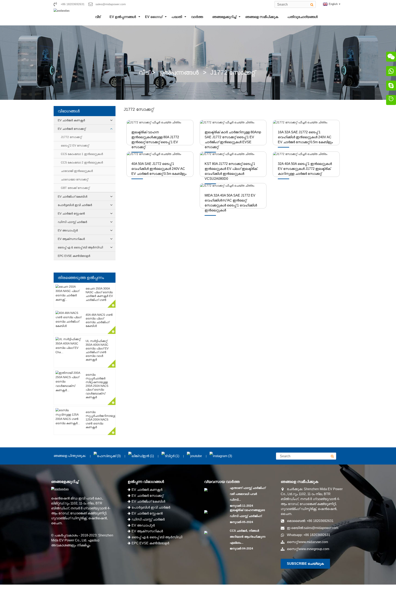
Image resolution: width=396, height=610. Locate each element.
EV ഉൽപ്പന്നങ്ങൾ (123, 17)
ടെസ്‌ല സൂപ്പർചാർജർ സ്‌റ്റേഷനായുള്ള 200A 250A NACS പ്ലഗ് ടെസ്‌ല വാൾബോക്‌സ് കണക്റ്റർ (97, 386)
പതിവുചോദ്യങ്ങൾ (302, 17)
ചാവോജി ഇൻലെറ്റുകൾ (77, 171)
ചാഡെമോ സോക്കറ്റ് (74, 179)
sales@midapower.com (321, 528)
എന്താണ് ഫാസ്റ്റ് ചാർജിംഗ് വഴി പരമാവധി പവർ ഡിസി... (247, 494)
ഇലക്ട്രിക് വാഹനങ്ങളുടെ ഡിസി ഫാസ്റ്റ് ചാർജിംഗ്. (247, 513)
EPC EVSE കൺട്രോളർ (74, 255)
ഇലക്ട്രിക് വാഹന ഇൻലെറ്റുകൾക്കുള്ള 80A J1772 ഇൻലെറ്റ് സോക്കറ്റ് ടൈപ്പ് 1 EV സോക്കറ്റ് (155, 139)
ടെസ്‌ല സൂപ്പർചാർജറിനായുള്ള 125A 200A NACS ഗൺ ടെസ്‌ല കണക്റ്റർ (102, 419)
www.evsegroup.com (314, 549)
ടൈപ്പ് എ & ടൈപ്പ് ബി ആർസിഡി (80, 247)
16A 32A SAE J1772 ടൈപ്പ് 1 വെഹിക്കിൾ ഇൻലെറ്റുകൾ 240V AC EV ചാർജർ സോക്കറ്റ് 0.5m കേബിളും (305, 137)
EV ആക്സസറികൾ (71, 239)
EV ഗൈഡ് (153, 17)
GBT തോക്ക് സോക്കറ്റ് (75, 187)
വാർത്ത (197, 17)
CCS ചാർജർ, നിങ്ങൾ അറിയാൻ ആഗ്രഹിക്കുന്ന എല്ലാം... (247, 536)
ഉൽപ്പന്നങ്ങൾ (179, 72)
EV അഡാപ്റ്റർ (68, 230)
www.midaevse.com (313, 542)
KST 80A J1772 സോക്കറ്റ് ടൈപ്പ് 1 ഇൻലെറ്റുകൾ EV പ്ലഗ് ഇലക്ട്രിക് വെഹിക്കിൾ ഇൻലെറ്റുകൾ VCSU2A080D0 (231, 171)
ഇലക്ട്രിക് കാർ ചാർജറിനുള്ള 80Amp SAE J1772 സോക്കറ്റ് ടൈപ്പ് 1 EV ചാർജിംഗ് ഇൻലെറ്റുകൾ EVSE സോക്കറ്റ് (233, 139)
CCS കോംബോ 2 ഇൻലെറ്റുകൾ (82, 162)
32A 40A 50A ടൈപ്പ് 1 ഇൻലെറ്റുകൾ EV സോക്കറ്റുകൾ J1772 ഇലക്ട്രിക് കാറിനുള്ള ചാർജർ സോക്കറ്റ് (305, 168)
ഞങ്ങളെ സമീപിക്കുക (261, 17)
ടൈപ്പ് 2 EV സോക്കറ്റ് (75, 145)
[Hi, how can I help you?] (391, 100)
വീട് (97, 17)
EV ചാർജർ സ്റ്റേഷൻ (71, 213)
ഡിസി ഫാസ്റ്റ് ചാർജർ (72, 222)
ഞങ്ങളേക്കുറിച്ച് (224, 17)
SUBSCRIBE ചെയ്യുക (305, 563)
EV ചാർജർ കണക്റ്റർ (71, 120)
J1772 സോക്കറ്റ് (232, 72)
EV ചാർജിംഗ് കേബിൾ (72, 196)
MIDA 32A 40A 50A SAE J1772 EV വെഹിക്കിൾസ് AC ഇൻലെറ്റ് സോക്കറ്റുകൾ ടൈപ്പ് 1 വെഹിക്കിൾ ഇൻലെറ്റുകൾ (231, 203)
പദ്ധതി (176, 17)
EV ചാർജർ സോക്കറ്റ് (72, 128)
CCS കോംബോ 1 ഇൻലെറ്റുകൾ (82, 154)
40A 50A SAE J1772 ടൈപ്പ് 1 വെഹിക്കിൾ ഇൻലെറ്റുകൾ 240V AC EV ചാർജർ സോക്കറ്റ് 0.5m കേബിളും (158, 168)
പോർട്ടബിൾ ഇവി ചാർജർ (75, 205)
